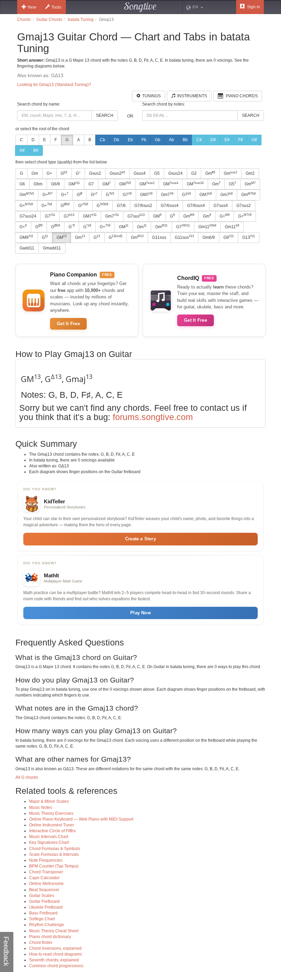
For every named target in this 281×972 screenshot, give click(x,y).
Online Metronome (46, 883)
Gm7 (167, 194)
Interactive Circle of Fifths (52, 830)
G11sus (159, 237)
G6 (22, 184)
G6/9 (55, 184)
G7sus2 (243, 205)
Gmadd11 (52, 248)
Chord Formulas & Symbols (54, 848)
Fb (144, 139)
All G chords (26, 777)
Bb (185, 139)
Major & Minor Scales (49, 801)
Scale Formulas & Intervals (54, 854)
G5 (157, 173)
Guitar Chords (49, 19)
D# (213, 139)
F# (240, 139)
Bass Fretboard (43, 913)
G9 (228, 237)
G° (78, 173)
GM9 (26, 237)
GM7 (146, 194)
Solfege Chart (42, 918)
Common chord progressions (56, 965)
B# (35, 150)
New (32, 7)
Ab (171, 139)
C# (199, 139)
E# (227, 139)
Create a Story (140, 538)
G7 (91, 184)
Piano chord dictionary (50, 936)
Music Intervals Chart (48, 836)
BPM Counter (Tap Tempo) (53, 866)
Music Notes (40, 807)
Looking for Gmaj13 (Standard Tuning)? (54, 84)
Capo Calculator (44, 877)
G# (254, 139)
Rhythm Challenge (46, 924)
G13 (248, 237)
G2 (194, 173)
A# (22, 150)
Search (104, 115)
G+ (49, 173)
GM (74, 184)
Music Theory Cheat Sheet (53, 930)
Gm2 (250, 173)
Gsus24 (175, 173)
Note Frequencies (45, 860)
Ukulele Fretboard (46, 907)
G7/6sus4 (170, 205)
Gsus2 (95, 173)
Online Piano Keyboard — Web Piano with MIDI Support (81, 819)
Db (116, 139)
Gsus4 (140, 173)
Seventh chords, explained (54, 960)
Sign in (253, 6)
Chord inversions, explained (55, 948)
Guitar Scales (41, 895)
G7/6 (121, 205)
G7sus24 (28, 216)
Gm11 (207, 226)
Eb (130, 139)
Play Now (140, 612)
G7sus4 (220, 205)
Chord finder (40, 942)
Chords (24, 19)
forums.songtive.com (153, 417)
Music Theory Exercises (51, 813)
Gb (157, 139)
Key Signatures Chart (49, 842)
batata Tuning (81, 19)
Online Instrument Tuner (51, 825)
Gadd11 (27, 248)
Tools (56, 7)
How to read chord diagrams (55, 954)
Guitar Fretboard (44, 901)
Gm (35, 173)
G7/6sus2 (143, 205)
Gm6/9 (209, 237)
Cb (102, 139)
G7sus (136, 216)
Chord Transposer (46, 872)
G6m (38, 184)
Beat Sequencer (44, 889)
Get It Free (68, 323)
